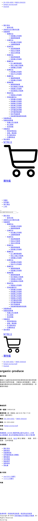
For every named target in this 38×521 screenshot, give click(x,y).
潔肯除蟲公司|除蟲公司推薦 (24, 516)
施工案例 (10, 124)
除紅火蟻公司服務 (17, 65)
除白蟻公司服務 (16, 42)
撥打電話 (7, 204)
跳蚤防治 (10, 55)
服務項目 (7, 450)
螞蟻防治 (10, 61)
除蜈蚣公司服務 (16, 95)
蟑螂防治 (10, 34)
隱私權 (6, 465)
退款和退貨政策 (13, 513)
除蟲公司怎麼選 (12, 122)
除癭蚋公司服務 (16, 108)
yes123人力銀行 (10, 476)
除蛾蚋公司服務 (16, 103)
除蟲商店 (7, 129)
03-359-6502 (9, 2)
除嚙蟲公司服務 (16, 101)
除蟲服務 (7, 32)
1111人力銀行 (9, 478)
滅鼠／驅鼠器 (12, 133)
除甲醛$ (6, 202)
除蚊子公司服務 (16, 74)
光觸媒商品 (11, 137)
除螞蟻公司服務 (16, 67)
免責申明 (3, 513)
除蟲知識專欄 (8, 120)
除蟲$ (6, 200)
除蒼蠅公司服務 (16, 72)
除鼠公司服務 (15, 51)
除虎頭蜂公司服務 (17, 86)
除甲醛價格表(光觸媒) (11, 455)
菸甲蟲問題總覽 (16, 112)
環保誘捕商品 (12, 131)
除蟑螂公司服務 (16, 36)
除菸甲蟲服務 (15, 114)
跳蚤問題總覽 (15, 57)
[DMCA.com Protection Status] (13, 401)
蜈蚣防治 (10, 93)
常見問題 (10, 127)
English (6, 6)
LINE (5, 206)
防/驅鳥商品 (11, 135)
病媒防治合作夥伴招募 (11, 29)
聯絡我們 (7, 461)
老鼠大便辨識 (15, 53)
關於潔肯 (7, 25)
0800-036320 (20, 2)
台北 (15, 438)
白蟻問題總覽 (15, 44)
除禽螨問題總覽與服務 (19, 116)
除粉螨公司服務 (16, 105)
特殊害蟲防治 (12, 97)
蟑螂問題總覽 (15, 38)
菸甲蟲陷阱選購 (16, 110)
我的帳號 (7, 330)
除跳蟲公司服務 (16, 99)
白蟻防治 (10, 40)
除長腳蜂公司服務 (17, 91)
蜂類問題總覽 (15, 84)
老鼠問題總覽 (15, 48)
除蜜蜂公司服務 (16, 89)
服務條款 (7, 463)
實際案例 (7, 457)
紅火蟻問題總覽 (16, 63)
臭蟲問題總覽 (15, 78)
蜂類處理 (10, 82)
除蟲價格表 (7, 118)
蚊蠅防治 (10, 70)
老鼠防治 (10, 46)
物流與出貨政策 (26, 513)
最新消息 (10, 27)
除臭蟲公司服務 (16, 80)
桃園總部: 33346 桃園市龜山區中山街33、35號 (17, 433)
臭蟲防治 (10, 76)
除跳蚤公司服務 (16, 59)
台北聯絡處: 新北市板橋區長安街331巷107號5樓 (17, 435)
